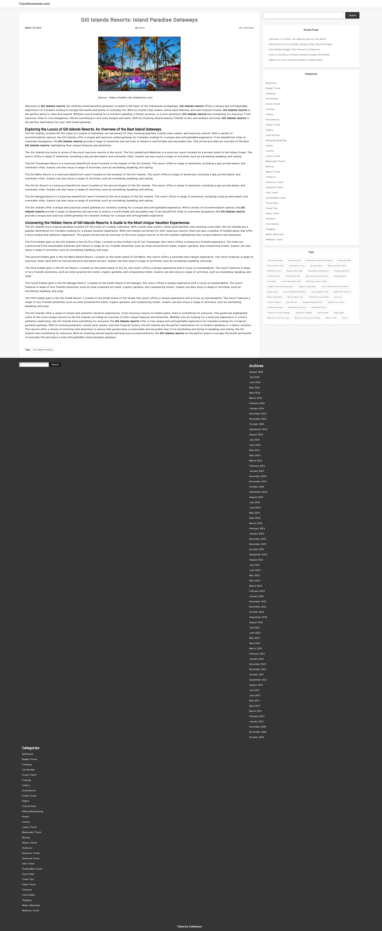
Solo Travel (272, 192)
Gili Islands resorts (43, 349)
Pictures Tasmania (274, 302)
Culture (270, 114)
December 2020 (257, 726)
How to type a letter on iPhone (316, 281)
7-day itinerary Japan (275, 260)
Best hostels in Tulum (297, 266)
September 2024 (258, 492)
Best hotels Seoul (316, 266)
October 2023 (256, 549)
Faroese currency (273, 276)
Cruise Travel (273, 104)
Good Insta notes (340, 276)
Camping (270, 93)
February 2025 (257, 466)
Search (352, 15)
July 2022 (254, 627)
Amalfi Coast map (294, 260)
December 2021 (257, 664)
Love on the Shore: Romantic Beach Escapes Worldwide (299, 54)
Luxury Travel (273, 156)
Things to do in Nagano (303, 313)
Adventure (271, 83)
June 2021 (255, 695)
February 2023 (257, 591)
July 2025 (254, 439)
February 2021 (257, 716)
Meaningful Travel (275, 161)
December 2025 (257, 413)
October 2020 (256, 737)
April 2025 (254, 455)
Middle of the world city (342, 292)
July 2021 (254, 690)
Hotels (269, 145)
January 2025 (256, 471)
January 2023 (256, 596)
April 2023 (254, 580)
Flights (269, 130)
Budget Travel (273, 88)
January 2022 (256, 659)
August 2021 (256, 685)
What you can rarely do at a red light (307, 318)
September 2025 (258, 429)
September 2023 (258, 554)
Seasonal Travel (274, 187)
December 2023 (257, 539)
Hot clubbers (272, 281)
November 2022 (257, 606)
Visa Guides (272, 224)
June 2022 (255, 632)
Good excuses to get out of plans (317, 276)
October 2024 (256, 486)
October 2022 (256, 612)
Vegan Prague (339, 313)
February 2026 (257, 403)
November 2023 (257, 544)
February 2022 (257, 653)
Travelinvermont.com (34, 4)
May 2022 (254, 638)
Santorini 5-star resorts (336, 302)
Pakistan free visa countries (319, 297)
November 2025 (257, 419)
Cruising (270, 109)
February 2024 (257, 528)
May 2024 (254, 512)
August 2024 (256, 497)
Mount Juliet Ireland (274, 297)
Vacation (270, 218)
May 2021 (254, 700)
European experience (341, 271)
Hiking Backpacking (276, 140)
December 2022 (257, 601)
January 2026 (256, 408)
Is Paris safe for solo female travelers (335, 287)
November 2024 (257, 481)
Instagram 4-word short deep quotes (280, 287)
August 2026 (256, 372)
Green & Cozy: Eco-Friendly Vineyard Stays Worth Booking (300, 44)
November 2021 (257, 669)
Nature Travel (273, 171)
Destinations (272, 119)
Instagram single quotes (307, 287)
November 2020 (257, 732)
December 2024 (257, 476)
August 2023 (256, 559)
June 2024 (255, 507)
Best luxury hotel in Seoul (337, 266)
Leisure (270, 151)
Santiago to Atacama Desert (312, 302)
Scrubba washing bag (275, 307)
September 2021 (258, 679)
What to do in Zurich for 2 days (278, 318)
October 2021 (256, 674)
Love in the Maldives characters (294, 292)
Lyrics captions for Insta (319, 292)
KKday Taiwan (272, 292)
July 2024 (254, 502)
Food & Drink (273, 135)
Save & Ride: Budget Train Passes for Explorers (294, 49)
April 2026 (254, 392)
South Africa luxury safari (297, 307)
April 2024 (254, 518)
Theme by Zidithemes (189, 926)
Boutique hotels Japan (295, 271)
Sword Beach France (319, 307)
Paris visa (337, 297)
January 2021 (256, 721)
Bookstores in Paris (274, 271)
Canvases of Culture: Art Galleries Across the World (297, 39)
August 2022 (256, 622)
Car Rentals (272, 98)
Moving (270, 166)
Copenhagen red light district (318, 271)
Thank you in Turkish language (278, 313)
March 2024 (255, 523)
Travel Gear (272, 203)
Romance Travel (274, 182)
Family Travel (273, 124)
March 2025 (255, 460)
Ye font (344, 318)
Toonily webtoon (322, 313)
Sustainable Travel (276, 197)
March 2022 (255, 648)
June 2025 (255, 445)
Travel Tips (272, 208)
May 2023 (254, 575)
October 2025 (256, 424)
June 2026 (255, 382)
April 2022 (254, 643)
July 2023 (254, 565)
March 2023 (255, 586)
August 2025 (256, 434)
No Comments (246, 27)
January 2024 (256, 533)
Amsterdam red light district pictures (319, 260)
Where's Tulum (331, 318)
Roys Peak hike (291, 302)
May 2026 (254, 387)
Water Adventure (275, 234)
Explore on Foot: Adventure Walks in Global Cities (296, 60)
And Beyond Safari (344, 260)
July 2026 (254, 377)
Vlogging (270, 229)
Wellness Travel (274, 239)
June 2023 (255, 570)
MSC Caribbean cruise (295, 297)
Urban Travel (272, 213)
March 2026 (255, 398)
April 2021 (254, 706)
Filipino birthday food (292, 276)
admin (141, 27)
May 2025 (254, 450)
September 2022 (258, 617)
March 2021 (255, 711)
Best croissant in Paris (275, 266)
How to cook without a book (291, 281)
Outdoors (271, 177)
